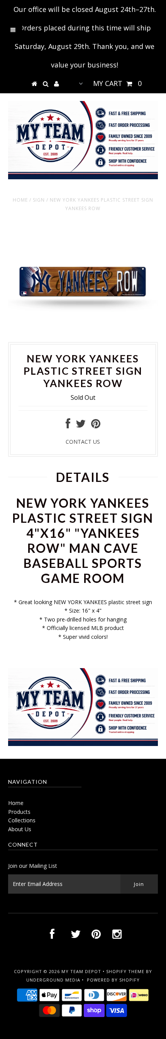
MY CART (117, 83)
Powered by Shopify (113, 980)
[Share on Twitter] (81, 425)
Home (20, 200)
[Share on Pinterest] (95, 425)
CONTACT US (83, 441)
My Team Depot (81, 971)
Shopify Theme (125, 971)
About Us (19, 829)
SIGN (39, 200)
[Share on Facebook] (68, 425)
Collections (22, 820)
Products (19, 811)
